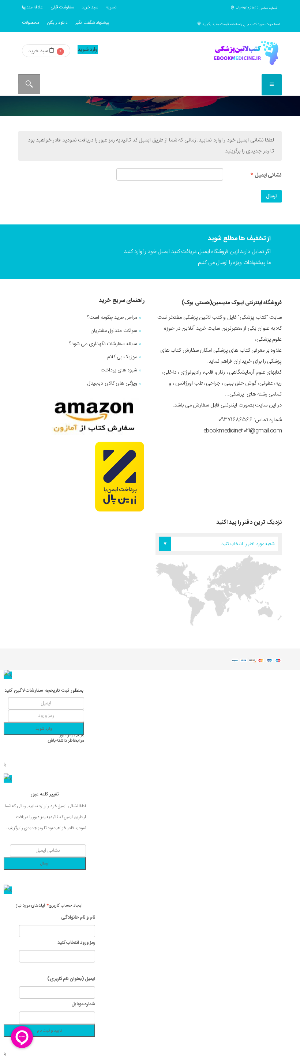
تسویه (111, 7)
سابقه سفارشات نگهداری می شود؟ (103, 344)
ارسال (271, 196)
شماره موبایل (82, 1004)
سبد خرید (90, 7)
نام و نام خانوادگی (78, 918)
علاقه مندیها (32, 7)
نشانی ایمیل (266, 175)
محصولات (30, 22)
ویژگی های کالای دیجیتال (112, 383)
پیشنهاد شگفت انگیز (92, 22)
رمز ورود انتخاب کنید (76, 943)
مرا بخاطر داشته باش (66, 740)
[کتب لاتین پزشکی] (245, 53)
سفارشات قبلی (62, 7)
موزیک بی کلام (122, 357)
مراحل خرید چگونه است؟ (112, 317)
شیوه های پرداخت (119, 370)
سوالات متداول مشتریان (113, 330)
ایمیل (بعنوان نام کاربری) (71, 979)
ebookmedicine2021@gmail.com (242, 430)
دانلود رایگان (57, 22)
